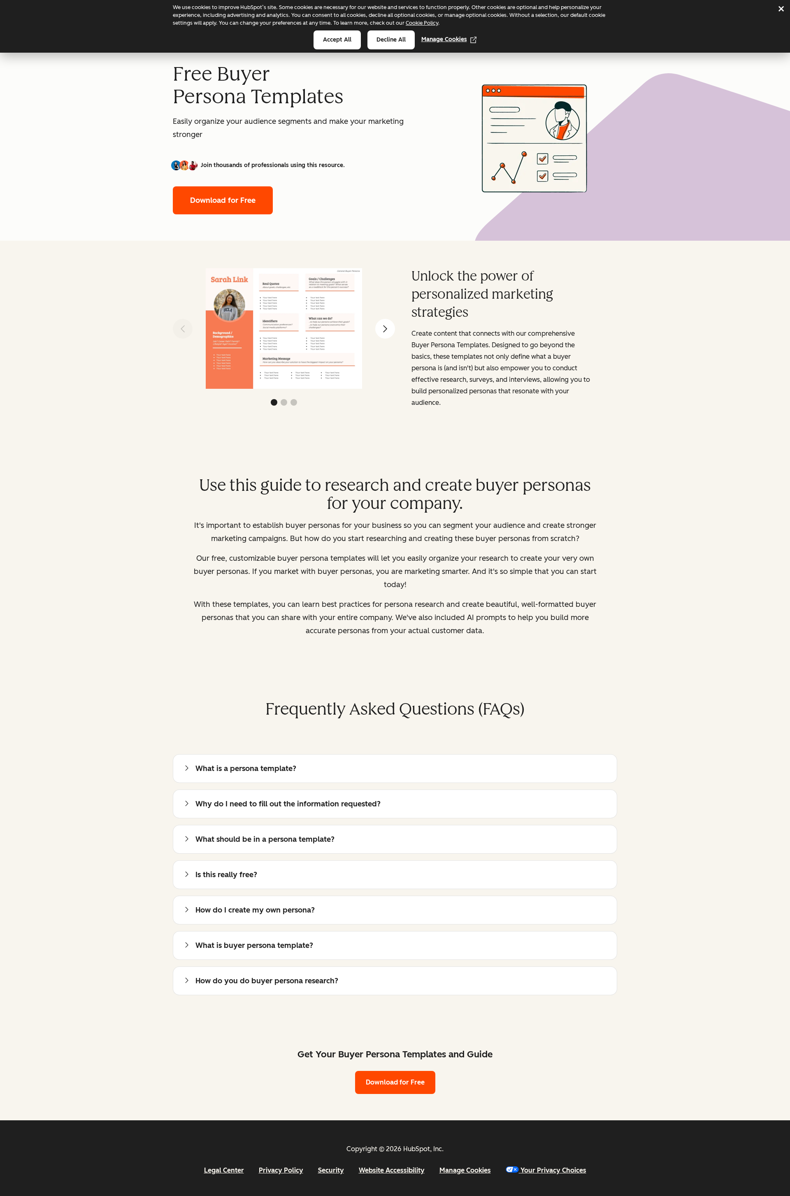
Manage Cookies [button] (465, 1170)
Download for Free (223, 200)
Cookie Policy (422, 23)
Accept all (337, 39)
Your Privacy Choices (553, 1170)
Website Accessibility (392, 1170)
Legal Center (224, 1170)
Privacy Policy (281, 1170)
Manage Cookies (444, 39)
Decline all (391, 39)
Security (331, 1170)
